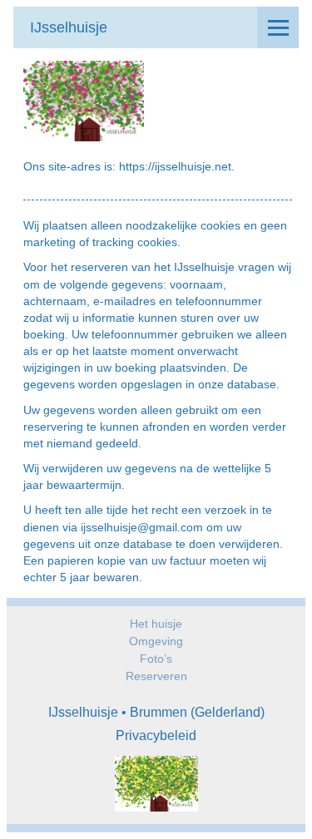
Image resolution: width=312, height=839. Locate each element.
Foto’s (156, 658)
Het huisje (156, 623)
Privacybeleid (156, 735)
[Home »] (156, 786)
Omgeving (156, 641)
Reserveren (156, 676)
